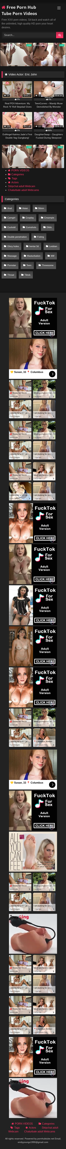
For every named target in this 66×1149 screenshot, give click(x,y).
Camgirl (11, 217)
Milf (52, 256)
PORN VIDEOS (20, 170)
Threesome (48, 265)
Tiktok (27, 275)
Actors (15, 182)
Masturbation (33, 256)
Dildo (49, 227)
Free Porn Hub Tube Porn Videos (19, 10)
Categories (17, 174)
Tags (14, 178)
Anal (9, 208)
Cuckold (11, 227)
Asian (25, 208)
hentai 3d (34, 246)
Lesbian (53, 246)
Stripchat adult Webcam (21, 186)
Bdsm (41, 208)
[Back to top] (56, 1139)
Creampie (49, 217)
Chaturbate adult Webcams (23, 190)
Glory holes (13, 246)
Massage (12, 256)
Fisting (40, 237)
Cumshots (31, 227)
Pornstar (11, 265)
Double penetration (17, 237)
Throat (10, 275)
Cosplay (30, 217)
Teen (28, 265)
